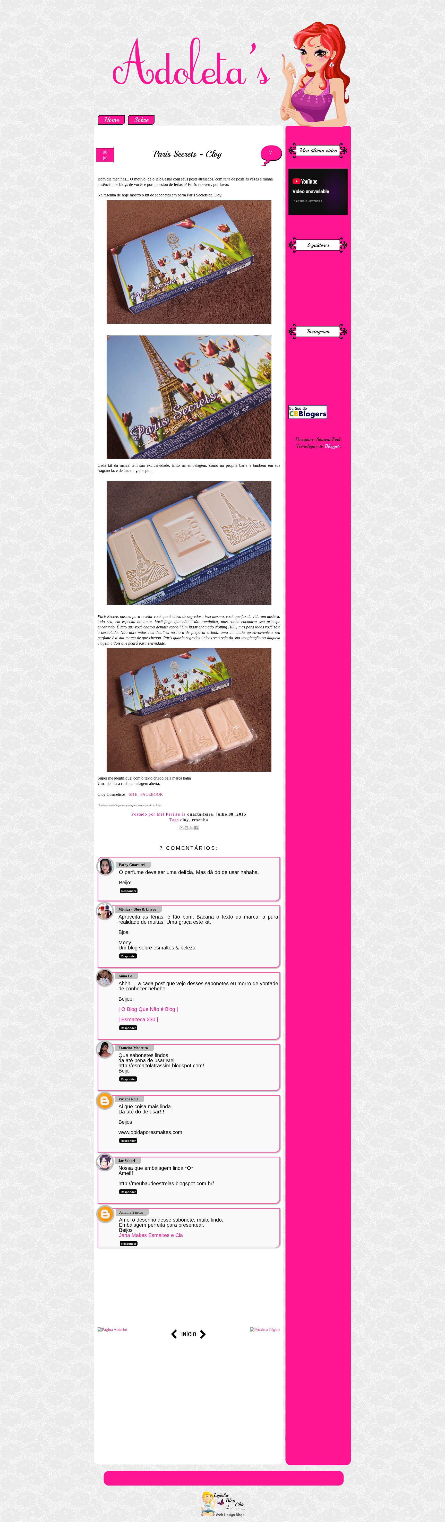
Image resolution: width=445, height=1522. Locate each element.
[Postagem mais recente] (112, 1329)
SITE (133, 794)
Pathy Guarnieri (132, 865)
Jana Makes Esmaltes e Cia (151, 1235)
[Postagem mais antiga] (265, 1329)
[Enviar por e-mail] (181, 827)
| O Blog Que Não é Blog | (148, 1009)
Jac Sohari (126, 1161)
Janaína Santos (131, 1212)
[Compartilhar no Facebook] (196, 827)
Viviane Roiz (128, 1099)
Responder (128, 891)
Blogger (332, 446)
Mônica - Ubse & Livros (137, 909)
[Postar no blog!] (186, 827)
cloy (184, 820)
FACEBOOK (151, 794)
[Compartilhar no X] (191, 827)
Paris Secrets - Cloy (187, 153)
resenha (200, 820)
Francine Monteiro (133, 1048)
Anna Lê (125, 976)
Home (111, 120)
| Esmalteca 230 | (138, 1019)
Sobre (141, 120)
